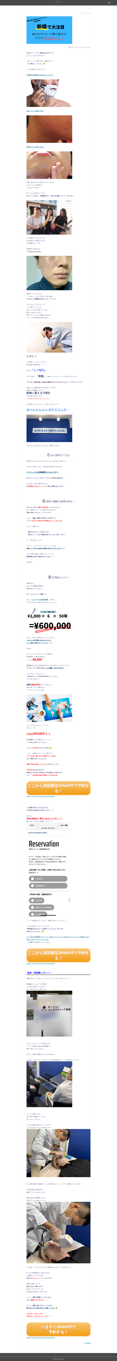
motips (58, 1)
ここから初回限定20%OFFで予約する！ (58, 788)
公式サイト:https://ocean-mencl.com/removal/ (41, 796)
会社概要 (87, 1343)
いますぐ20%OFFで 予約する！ (58, 1329)
